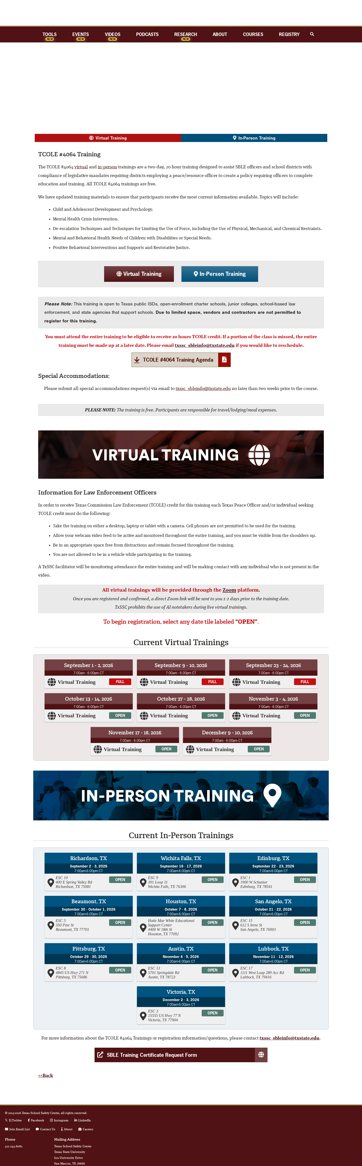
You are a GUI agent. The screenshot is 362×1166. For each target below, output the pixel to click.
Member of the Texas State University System (324, 1131)
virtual (81, 167)
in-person (107, 167)
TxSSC (181, 13)
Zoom (229, 590)
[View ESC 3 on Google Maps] (144, 1016)
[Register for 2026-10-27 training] (181, 707)
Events (80, 34)
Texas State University (324, 1117)
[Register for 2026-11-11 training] (273, 962)
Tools (50, 34)
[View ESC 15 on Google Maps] (236, 925)
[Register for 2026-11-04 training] (181, 962)
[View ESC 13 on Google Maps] (144, 972)
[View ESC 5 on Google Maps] (52, 925)
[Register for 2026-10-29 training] (89, 962)
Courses (253, 34)
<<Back (45, 1076)
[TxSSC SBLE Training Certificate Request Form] (181, 1055)
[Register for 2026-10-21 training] (273, 917)
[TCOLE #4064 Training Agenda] (181, 360)
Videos (112, 34)
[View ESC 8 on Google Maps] (52, 972)
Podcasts (147, 34)
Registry (289, 34)
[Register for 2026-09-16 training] (181, 872)
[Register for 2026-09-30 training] (89, 917)
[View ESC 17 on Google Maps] (236, 972)
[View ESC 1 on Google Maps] (236, 882)
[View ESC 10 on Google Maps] (52, 882)
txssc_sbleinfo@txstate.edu (205, 345)
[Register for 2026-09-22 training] (273, 872)
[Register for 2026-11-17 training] (135, 741)
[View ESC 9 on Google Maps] (144, 882)
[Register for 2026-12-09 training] (227, 741)
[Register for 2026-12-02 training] (181, 1005)
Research (185, 34)
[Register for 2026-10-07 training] (181, 917)
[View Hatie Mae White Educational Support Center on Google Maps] (144, 927)
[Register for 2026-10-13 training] (89, 707)
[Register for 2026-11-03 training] (273, 707)
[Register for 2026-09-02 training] (89, 872)
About (220, 34)
